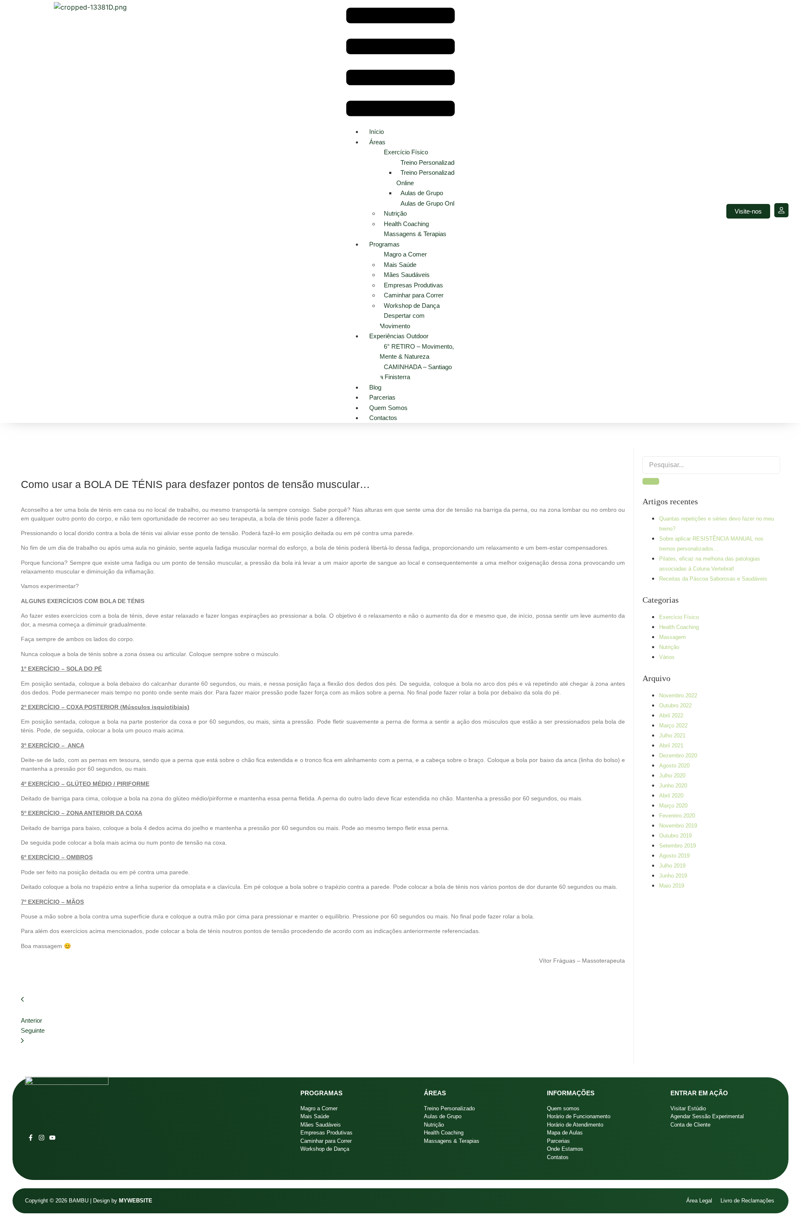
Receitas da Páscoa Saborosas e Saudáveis (713, 579)
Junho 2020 (673, 785)
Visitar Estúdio (688, 1108)
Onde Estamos (565, 1149)
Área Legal (699, 1200)
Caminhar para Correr (413, 295)
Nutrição (395, 213)
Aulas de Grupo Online (431, 203)
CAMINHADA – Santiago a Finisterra (416, 372)
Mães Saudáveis (407, 274)
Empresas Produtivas (413, 285)
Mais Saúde (400, 264)
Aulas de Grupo (421, 192)
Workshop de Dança (412, 305)
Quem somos (388, 407)
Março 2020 (673, 805)
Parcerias (382, 397)
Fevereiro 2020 (677, 815)
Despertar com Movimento (402, 321)
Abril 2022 (671, 715)
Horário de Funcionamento (578, 1116)
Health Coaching (406, 223)
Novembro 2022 (678, 695)
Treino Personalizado (429, 162)
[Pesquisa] (650, 481)
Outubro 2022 (675, 705)
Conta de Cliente (690, 1125)
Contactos (383, 417)
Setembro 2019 (677, 846)
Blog (375, 387)
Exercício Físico (406, 152)
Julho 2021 (672, 735)
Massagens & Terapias (415, 233)
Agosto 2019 (674, 856)
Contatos (558, 1157)
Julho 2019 (672, 866)
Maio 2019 (671, 886)
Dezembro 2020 (678, 755)
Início (376, 131)
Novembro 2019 (678, 826)
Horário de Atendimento (575, 1125)
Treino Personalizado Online (427, 177)
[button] (400, 63)
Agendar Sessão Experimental (707, 1116)
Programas (384, 244)
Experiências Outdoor (398, 336)
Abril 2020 (671, 795)
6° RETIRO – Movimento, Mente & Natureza (417, 351)
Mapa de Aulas (565, 1132)
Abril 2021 (671, 745)
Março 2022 (673, 725)
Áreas (377, 142)
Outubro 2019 (675, 836)
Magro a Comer (405, 254)
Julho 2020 (672, 775)
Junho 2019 (673, 876)
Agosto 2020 (674, 765)
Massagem (672, 637)
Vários (667, 657)
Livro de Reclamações (748, 1200)
